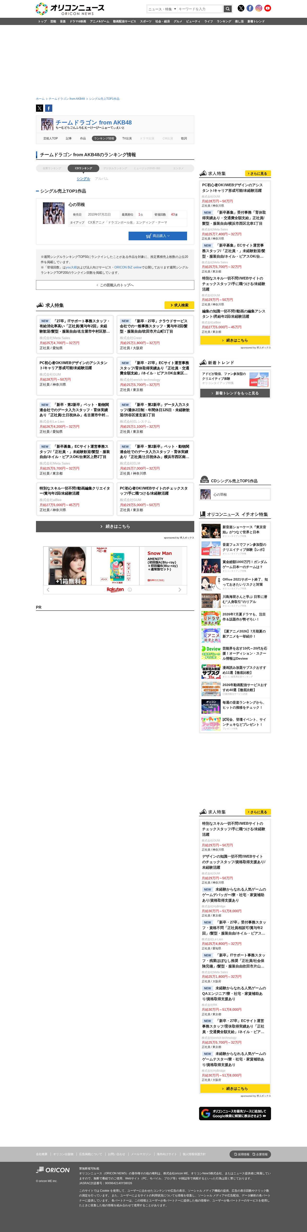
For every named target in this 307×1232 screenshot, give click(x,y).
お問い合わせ (116, 1154)
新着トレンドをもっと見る (237, 393)
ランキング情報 (104, 138)
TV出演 (127, 138)
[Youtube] (267, 8)
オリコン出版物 (63, 1154)
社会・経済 (162, 21)
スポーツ (146, 21)
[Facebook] (250, 8)
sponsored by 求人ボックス (179, 537)
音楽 (63, 21)
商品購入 (159, 235)
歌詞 (184, 138)
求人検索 (181, 305)
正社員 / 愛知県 (75, 334)
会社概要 (41, 1154)
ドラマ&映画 (78, 21)
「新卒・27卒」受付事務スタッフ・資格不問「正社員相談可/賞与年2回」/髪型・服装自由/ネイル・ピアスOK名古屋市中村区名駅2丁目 (234, 928)
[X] (241, 8)
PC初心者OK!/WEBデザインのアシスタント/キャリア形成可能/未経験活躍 (232, 187)
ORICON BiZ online (128, 267)
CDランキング (83, 168)
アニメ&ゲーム (99, 21)
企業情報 (262, 1154)
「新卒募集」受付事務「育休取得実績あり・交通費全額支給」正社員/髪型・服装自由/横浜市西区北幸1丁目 (234, 217)
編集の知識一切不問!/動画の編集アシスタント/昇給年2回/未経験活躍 (234, 314)
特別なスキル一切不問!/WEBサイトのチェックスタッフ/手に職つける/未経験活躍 (233, 283)
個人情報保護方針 (194, 1154)
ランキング (224, 21)
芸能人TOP (50, 138)
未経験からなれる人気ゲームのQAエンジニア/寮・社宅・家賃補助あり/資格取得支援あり (234, 993)
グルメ (178, 21)
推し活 (239, 21)
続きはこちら (118, 526)
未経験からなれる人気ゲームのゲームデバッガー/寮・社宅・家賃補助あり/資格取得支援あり (234, 894)
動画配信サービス (124, 21)
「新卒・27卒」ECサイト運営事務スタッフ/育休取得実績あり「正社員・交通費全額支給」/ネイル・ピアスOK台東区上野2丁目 (233, 1027)
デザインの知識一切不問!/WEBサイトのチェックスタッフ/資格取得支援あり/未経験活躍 (233, 861)
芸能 (53, 21)
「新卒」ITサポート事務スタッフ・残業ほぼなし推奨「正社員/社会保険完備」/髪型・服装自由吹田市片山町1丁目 (234, 961)
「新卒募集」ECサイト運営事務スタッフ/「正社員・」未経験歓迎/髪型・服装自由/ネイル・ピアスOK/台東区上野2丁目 (233, 251)
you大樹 (71, 267)
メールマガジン (141, 1154)
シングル (83, 178)
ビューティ (193, 21)
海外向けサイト (167, 1154)
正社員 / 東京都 (154, 376)
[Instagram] (258, 8)
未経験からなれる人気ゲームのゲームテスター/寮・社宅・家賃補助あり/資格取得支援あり (234, 1059)
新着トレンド (256, 21)
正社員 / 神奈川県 (73, 373)
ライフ (208, 21)
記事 (69, 138)
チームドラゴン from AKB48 (94, 122)
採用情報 (243, 1154)
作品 (83, 138)
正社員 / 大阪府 (154, 334)
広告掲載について (90, 1154)
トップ (42, 21)
